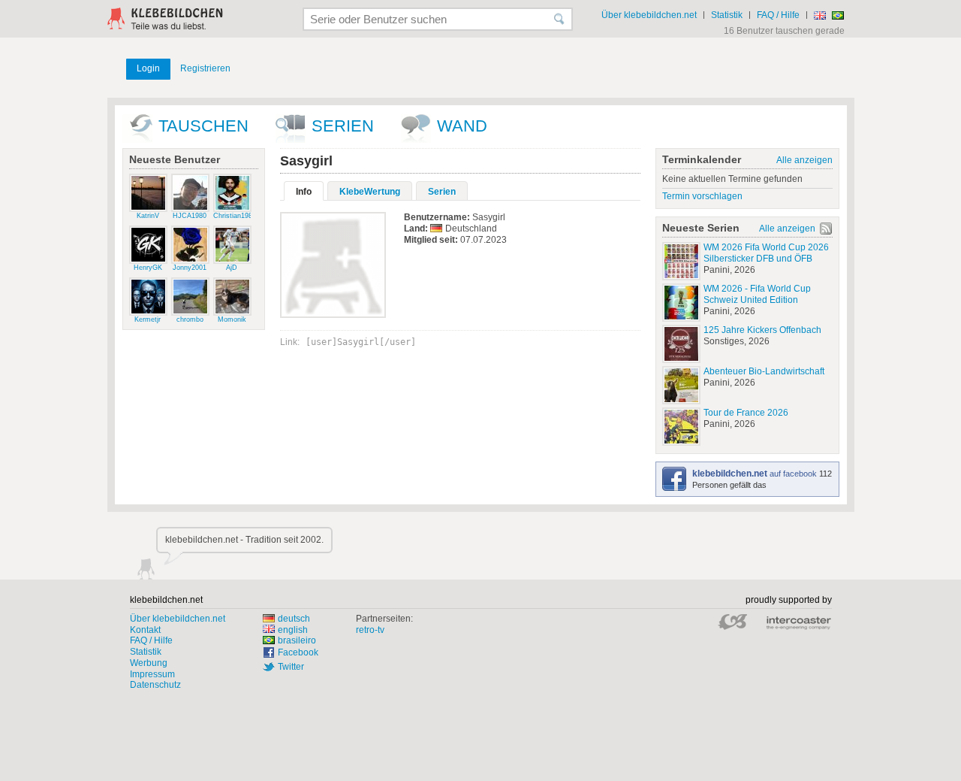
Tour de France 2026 (745, 412)
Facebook (298, 652)
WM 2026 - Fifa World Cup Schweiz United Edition (757, 294)
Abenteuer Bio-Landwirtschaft (763, 371)
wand (462, 126)
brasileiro (297, 640)
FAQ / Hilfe (778, 15)
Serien (343, 126)
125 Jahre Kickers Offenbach (762, 330)
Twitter (291, 666)
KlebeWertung (369, 191)
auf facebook (755, 473)
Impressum (152, 674)
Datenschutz (155, 685)
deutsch (294, 618)
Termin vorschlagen (702, 196)
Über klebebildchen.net (649, 15)
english (293, 630)
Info (304, 191)
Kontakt (145, 630)
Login (148, 68)
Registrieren (205, 68)
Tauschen (203, 126)
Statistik (727, 15)
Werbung (148, 663)
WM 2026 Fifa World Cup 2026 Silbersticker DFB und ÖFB (766, 253)
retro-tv (370, 630)
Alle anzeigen (804, 160)
